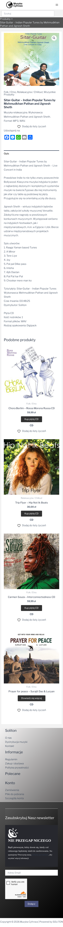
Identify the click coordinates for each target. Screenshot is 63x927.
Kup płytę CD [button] (31, 419)
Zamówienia (12, 790)
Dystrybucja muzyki (16, 741)
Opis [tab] (6, 153)
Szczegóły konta (14, 798)
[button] (54, 38)
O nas (8, 737)
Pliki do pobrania (14, 794)
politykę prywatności (40, 855)
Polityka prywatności (17, 767)
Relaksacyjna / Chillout (30, 92)
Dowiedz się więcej (31, 698)
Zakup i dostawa (14, 763)
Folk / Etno (10, 92)
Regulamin (11, 759)
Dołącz (31, 903)
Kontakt (9, 746)
